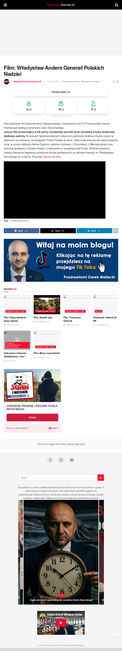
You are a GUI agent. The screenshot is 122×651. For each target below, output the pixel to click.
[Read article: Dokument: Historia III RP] (106, 304)
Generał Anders (52, 156)
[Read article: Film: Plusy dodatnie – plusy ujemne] (17, 304)
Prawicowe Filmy (71, 81)
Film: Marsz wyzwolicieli (47, 353)
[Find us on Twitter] (61, 460)
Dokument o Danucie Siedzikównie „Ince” (15, 354)
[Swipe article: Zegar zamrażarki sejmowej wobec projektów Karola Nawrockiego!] (61, 552)
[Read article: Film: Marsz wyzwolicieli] (47, 340)
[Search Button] (116, 5)
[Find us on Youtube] (72, 460)
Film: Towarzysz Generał (72, 319)
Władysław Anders (90, 81)
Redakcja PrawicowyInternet (27, 81)
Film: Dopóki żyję (43, 317)
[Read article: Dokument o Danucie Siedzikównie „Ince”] (17, 340)
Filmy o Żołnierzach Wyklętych (13, 345)
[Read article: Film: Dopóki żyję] (47, 304)
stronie (95, 498)
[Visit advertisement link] (61, 260)
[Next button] (101, 552)
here (82, 444)
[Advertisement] (61, 33)
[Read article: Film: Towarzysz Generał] (76, 304)
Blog (98, 311)
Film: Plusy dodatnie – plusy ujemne (15, 319)
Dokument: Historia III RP (104, 319)
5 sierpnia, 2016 (12, 325)
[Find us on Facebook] (50, 460)
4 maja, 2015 (53, 81)
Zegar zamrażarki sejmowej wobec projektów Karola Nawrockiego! (61, 599)
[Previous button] (20, 552)
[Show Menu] (5, 5)
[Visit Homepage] (61, 5)
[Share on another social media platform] (115, 230)
